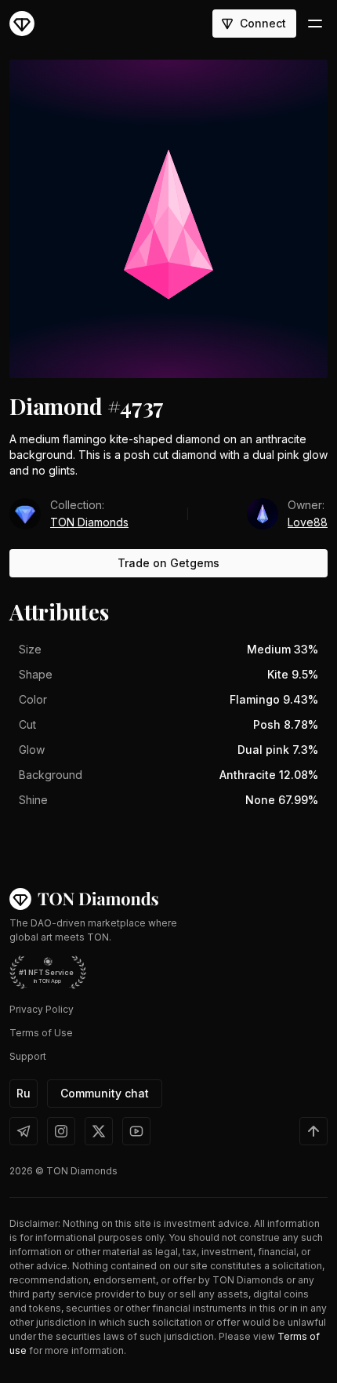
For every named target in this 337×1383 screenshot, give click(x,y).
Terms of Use (41, 1033)
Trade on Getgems (168, 563)
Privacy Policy (41, 1009)
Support (27, 1056)
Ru (23, 1093)
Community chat (104, 1093)
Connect (263, 23)
